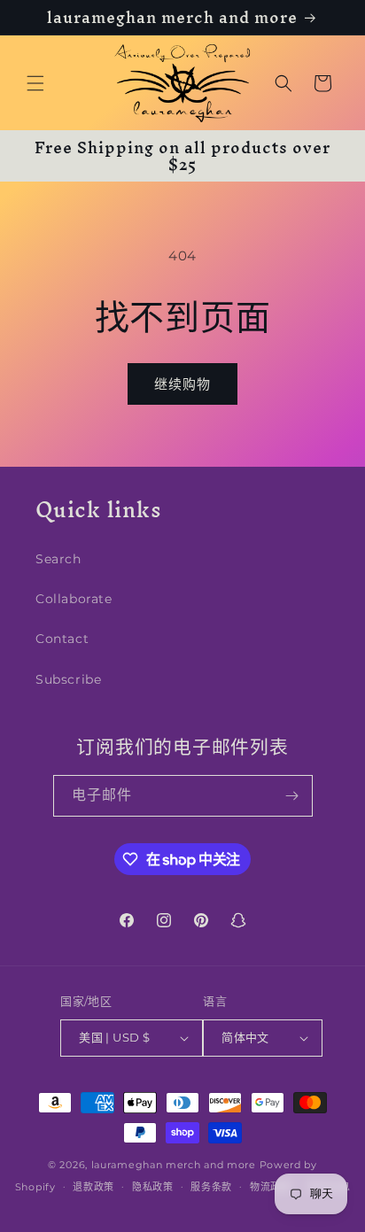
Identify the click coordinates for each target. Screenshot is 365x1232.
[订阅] (292, 796)
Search (58, 559)
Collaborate (74, 599)
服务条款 (211, 1187)
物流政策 (270, 1187)
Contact (62, 639)
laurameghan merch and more (173, 1164)
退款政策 (93, 1187)
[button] (35, 83)
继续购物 (182, 384)
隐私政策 (153, 1187)
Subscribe (68, 679)
